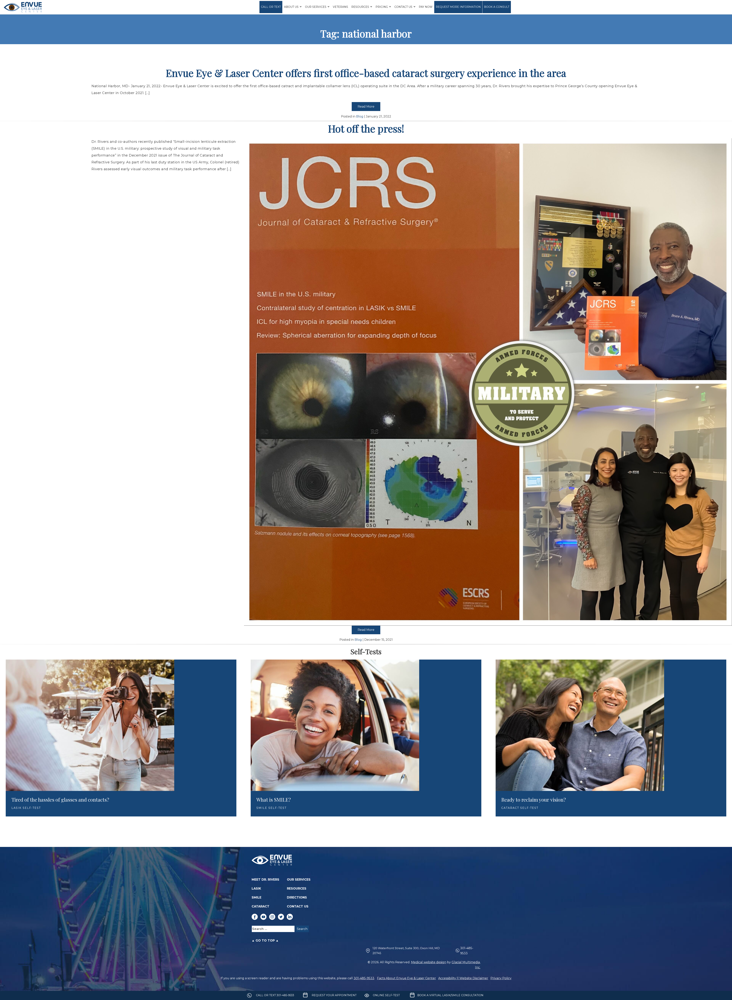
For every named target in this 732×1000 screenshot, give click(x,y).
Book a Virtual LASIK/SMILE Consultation (450, 995)
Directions (297, 897)
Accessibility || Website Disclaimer (463, 978)
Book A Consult (496, 7)
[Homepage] (23, 7)
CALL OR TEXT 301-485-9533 (275, 995)
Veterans (340, 7)
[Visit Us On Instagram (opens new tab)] (272, 917)
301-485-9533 (466, 950)
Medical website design (428, 962)
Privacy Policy (500, 978)
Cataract (260, 906)
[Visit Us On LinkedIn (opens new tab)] (290, 917)
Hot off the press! (366, 128)
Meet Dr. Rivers (265, 879)
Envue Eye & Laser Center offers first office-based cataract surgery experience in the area (366, 72)
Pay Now (426, 7)
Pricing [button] (382, 7)
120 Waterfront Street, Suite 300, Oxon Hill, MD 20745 (406, 950)
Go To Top (265, 940)
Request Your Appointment (334, 995)
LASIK (256, 888)
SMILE (256, 897)
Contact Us (403, 7)
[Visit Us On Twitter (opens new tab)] (281, 917)
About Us (291, 7)
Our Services (315, 7)
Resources (360, 7)
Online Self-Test (386, 995)
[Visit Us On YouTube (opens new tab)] (263, 917)
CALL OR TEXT (271, 7)
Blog (359, 116)
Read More (366, 106)
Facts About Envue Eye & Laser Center (406, 978)
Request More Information (458, 7)
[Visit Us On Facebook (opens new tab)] (255, 917)
